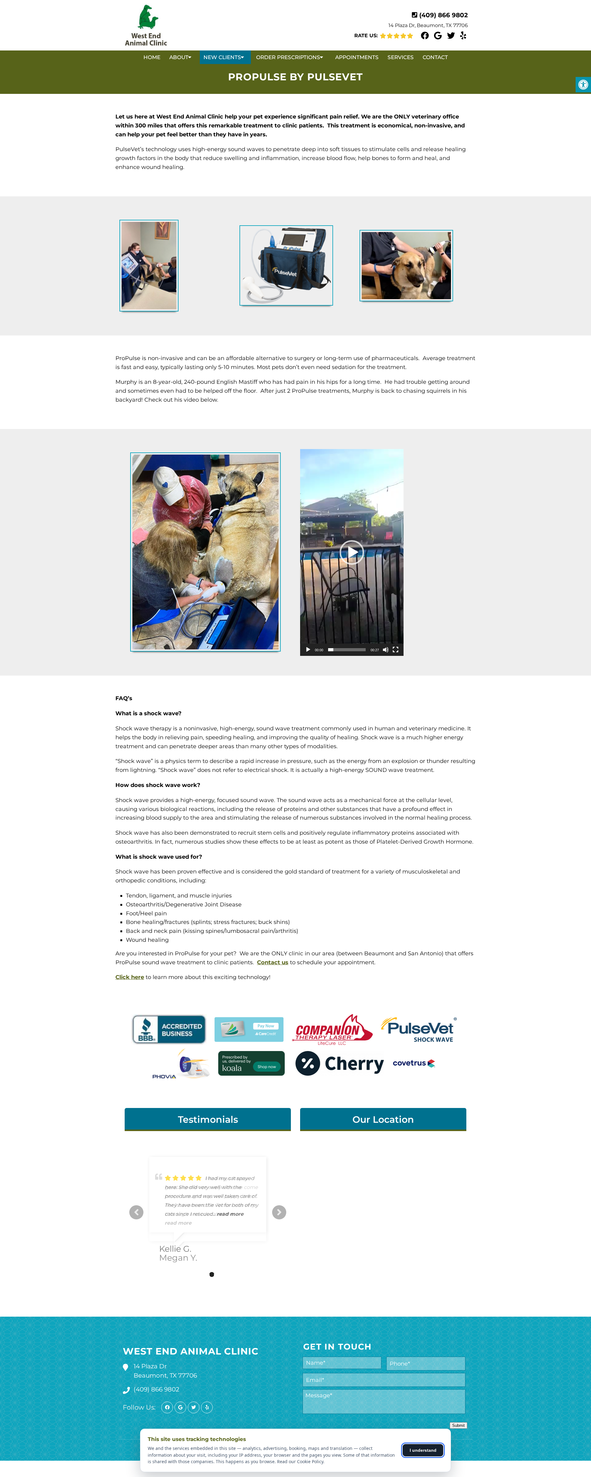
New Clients (222, 57)
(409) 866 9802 (443, 15)
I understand (423, 1450)
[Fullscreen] (395, 650)
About (178, 57)
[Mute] (386, 650)
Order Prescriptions (288, 57)
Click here (129, 977)
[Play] (308, 650)
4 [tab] (221, 1274)
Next (279, 1212)
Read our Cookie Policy (300, 1461)
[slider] (347, 649)
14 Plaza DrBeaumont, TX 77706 (165, 1371)
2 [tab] (202, 1274)
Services (401, 57)
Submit (458, 1425)
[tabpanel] (207, 1208)
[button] (352, 552)
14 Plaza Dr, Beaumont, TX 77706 (428, 25)
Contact (435, 57)
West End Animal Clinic (191, 1351)
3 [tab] (211, 1274)
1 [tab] (193, 1274)
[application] (352, 552)
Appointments (357, 57)
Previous (136, 1212)
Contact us (272, 962)
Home (151, 57)
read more (230, 1214)
